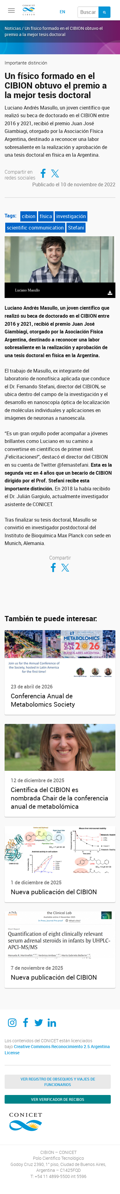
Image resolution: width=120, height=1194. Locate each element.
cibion (28, 216)
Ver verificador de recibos (57, 1099)
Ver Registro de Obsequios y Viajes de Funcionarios (58, 1081)
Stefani (76, 227)
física (46, 216)
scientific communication (35, 227)
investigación (71, 216)
